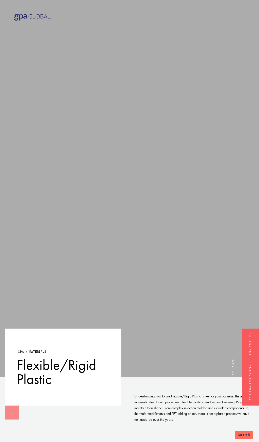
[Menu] (249, 12)
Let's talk (244, 434)
